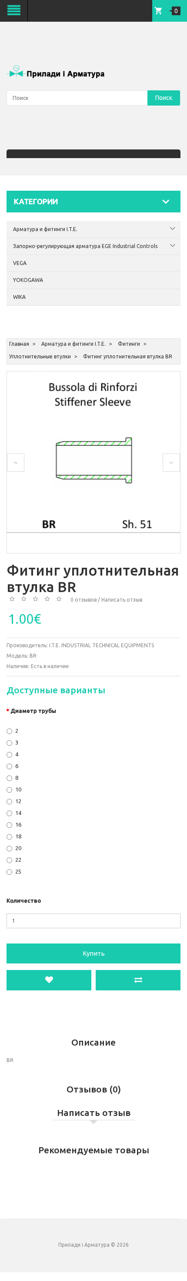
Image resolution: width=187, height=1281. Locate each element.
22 (18, 860)
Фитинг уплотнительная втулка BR (127, 356)
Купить (94, 953)
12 (18, 801)
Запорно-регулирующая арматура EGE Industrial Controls (85, 246)
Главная (19, 344)
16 (18, 824)
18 (18, 836)
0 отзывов (83, 599)
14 (18, 813)
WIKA (19, 297)
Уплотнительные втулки (40, 356)
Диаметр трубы (33, 711)
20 (18, 848)
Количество (24, 900)
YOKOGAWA (28, 280)
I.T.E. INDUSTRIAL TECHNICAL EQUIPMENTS (101, 645)
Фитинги (129, 344)
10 (18, 789)
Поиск (163, 97)
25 (18, 871)
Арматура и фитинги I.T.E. (45, 229)
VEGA (20, 263)
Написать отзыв (121, 599)
